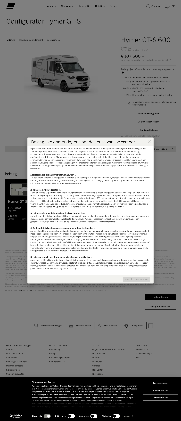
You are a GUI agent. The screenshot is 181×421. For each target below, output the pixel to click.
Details (127, 416)
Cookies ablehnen (160, 397)
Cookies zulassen (160, 383)
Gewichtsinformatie (114, 207)
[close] (149, 141)
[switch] (71, 416)
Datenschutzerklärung (42, 404)
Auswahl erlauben (160, 390)
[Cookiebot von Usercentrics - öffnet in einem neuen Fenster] (16, 416)
